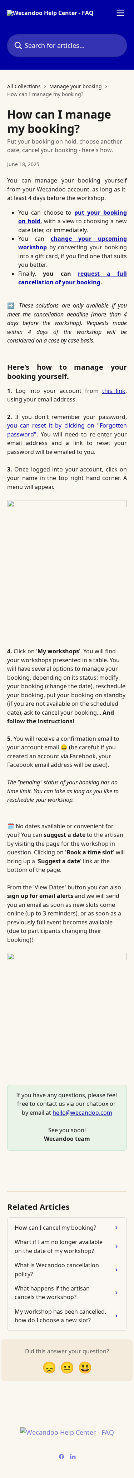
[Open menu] (120, 13)
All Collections (24, 86)
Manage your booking (75, 86)
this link (113, 391)
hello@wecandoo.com (82, 1113)
